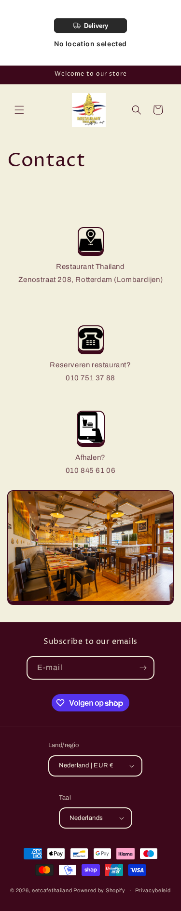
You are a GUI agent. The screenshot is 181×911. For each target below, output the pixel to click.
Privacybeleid (153, 890)
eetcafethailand (52, 890)
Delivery (96, 25)
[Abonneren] (142, 668)
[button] (19, 110)
